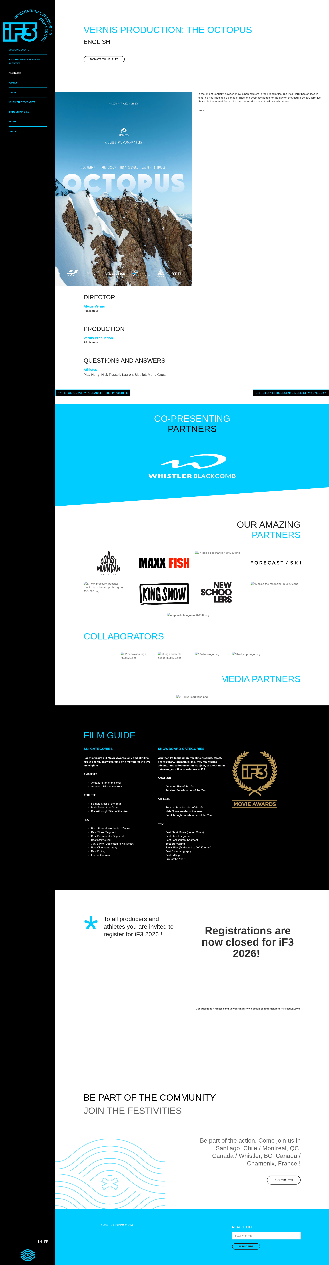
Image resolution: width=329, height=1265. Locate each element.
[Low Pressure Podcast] (109, 587)
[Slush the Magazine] (274, 583)
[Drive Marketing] (192, 696)
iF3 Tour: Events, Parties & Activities (24, 61)
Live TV (12, 92)
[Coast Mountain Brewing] (108, 562)
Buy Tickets (284, 1179)
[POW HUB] (188, 614)
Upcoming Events (19, 50)
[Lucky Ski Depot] (173, 655)
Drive (131, 1225)
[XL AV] (207, 653)
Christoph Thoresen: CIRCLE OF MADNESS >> (291, 393)
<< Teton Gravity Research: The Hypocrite (93, 393)
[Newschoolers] (216, 592)
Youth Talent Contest (22, 102)
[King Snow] (164, 593)
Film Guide (15, 73)
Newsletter (243, 1227)
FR (46, 1241)
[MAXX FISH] (164, 562)
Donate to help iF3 (104, 59)
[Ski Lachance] (217, 552)
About (12, 121)
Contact (14, 131)
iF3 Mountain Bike (19, 112)
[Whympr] (246, 653)
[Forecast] (276, 562)
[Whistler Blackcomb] (192, 465)
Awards (13, 83)
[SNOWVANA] (136, 655)
